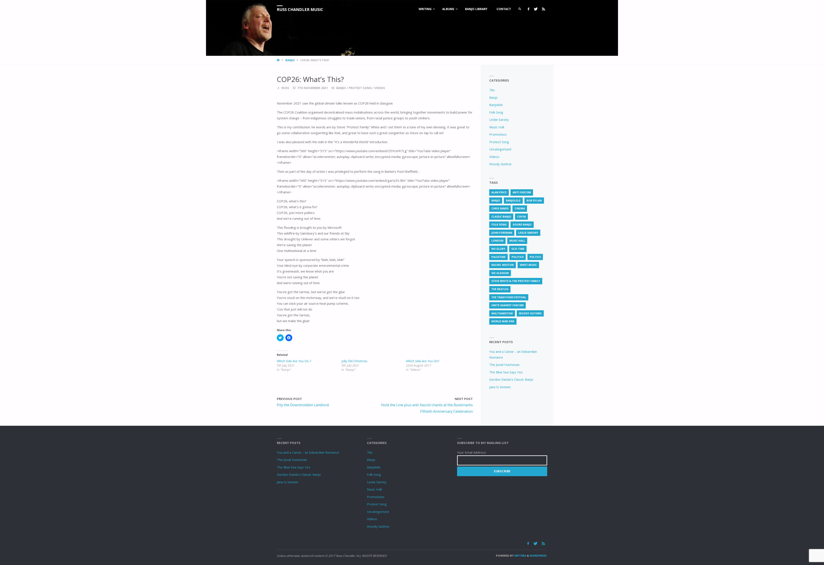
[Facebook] (528, 9)
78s (492, 90)
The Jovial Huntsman (504, 364)
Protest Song (360, 88)
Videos (379, 88)
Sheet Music (528, 265)
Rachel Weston (502, 265)
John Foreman (501, 233)
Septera (520, 555)
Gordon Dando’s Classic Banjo (511, 379)
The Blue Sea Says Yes (506, 372)
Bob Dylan (534, 200)
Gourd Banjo (522, 224)
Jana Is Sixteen (500, 387)
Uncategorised (500, 149)
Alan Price (499, 192)
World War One (502, 321)
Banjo (290, 60)
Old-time (517, 249)
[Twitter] (536, 9)
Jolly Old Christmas (354, 361)
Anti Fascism (522, 192)
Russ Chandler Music (300, 9)
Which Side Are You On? (422, 361)
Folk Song (496, 112)
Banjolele (496, 105)
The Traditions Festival (508, 297)
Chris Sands (500, 208)
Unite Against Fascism (507, 305)
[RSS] (543, 9)
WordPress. (538, 555)
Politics (518, 257)
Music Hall (496, 127)
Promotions (498, 134)
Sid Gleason (500, 273)
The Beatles (499, 289)
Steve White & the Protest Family (515, 281)
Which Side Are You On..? (294, 361)
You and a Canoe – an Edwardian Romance (308, 452)
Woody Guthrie (500, 164)
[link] (520, 9)
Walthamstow (502, 313)
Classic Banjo (501, 216)
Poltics (535, 257)
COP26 (521, 216)
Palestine (498, 257)
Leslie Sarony (499, 119)
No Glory (498, 249)
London (497, 240)
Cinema (520, 208)
